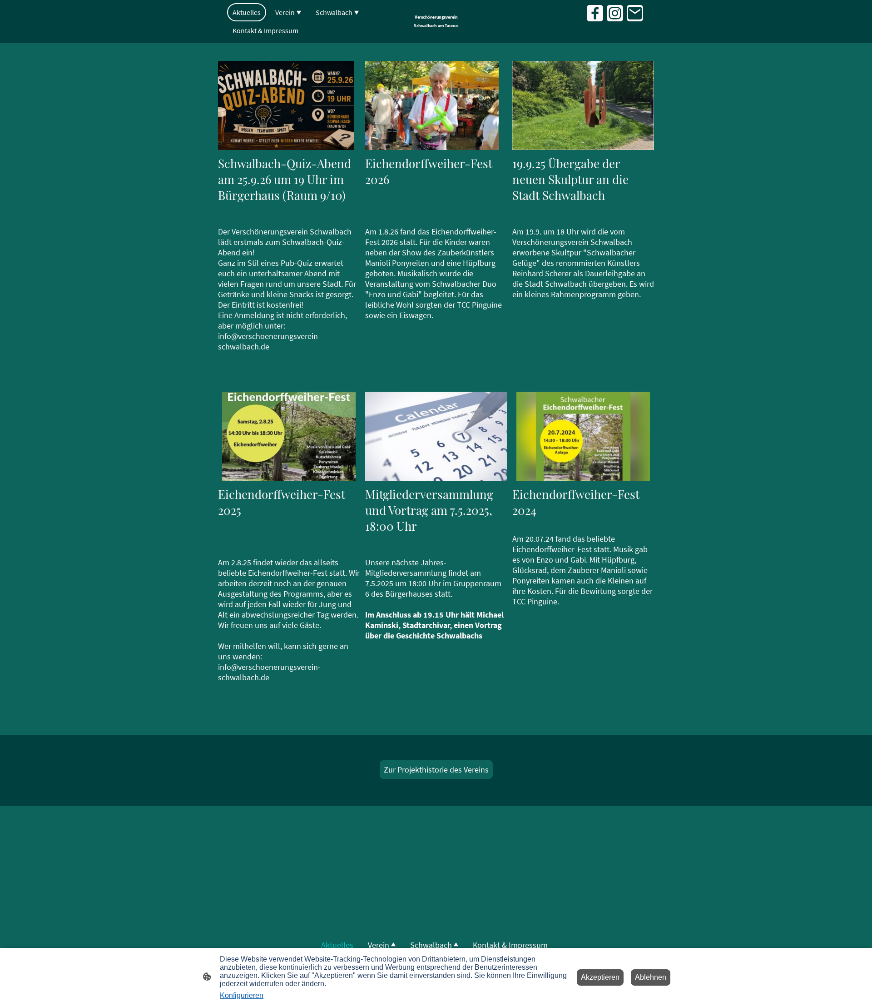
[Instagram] (615, 13)
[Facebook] (595, 13)
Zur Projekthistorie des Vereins (436, 769)
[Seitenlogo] (436, 33)
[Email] (635, 13)
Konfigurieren (241, 995)
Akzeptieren (600, 977)
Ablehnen (650, 977)
